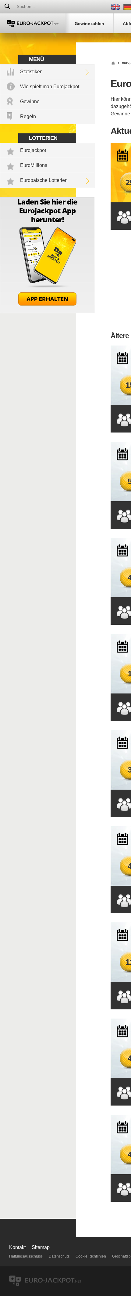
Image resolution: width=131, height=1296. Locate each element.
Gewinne (30, 101)
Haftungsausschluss (26, 1256)
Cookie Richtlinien (91, 1256)
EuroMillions (33, 165)
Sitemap (41, 1247)
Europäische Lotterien (44, 180)
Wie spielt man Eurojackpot (49, 86)
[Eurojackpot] (33, 23)
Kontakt (17, 1247)
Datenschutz (59, 1256)
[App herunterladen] (47, 311)
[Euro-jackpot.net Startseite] (113, 63)
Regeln (28, 116)
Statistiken (31, 71)
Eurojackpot (33, 150)
